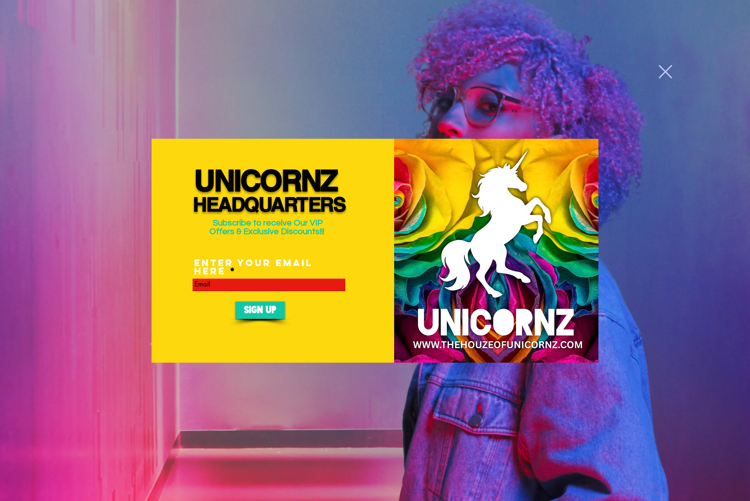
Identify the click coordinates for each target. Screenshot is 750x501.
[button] (665, 71)
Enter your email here (253, 267)
